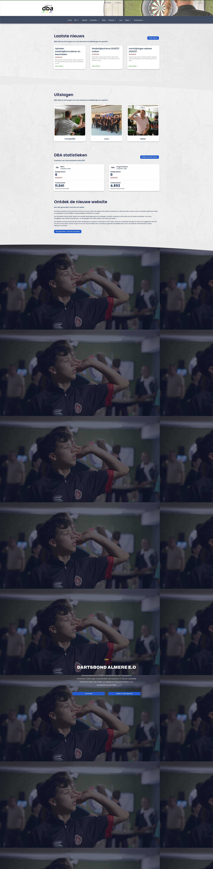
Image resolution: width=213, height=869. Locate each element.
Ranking (111, 20)
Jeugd (127, 20)
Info (75, 20)
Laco (120, 20)
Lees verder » (59, 66)
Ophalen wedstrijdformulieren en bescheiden (67, 51)
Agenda (84, 20)
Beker (104, 20)
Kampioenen (138, 20)
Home (70, 20)
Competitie (93, 20)
